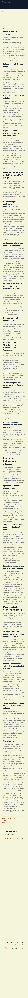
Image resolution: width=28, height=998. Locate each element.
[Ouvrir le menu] (25, 4)
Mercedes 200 (6, 821)
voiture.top (8, 37)
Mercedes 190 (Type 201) (8, 817)
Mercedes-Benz (7, 29)
